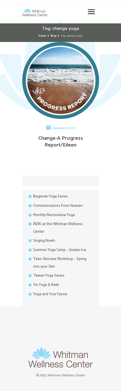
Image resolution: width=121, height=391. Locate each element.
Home (42, 36)
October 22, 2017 (63, 128)
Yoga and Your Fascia (50, 294)
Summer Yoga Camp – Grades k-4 (59, 250)
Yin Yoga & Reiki (46, 285)
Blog (54, 36)
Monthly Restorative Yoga (54, 215)
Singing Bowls (44, 241)
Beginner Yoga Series (50, 196)
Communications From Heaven (57, 206)
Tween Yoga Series (48, 276)
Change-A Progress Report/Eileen (60, 141)
